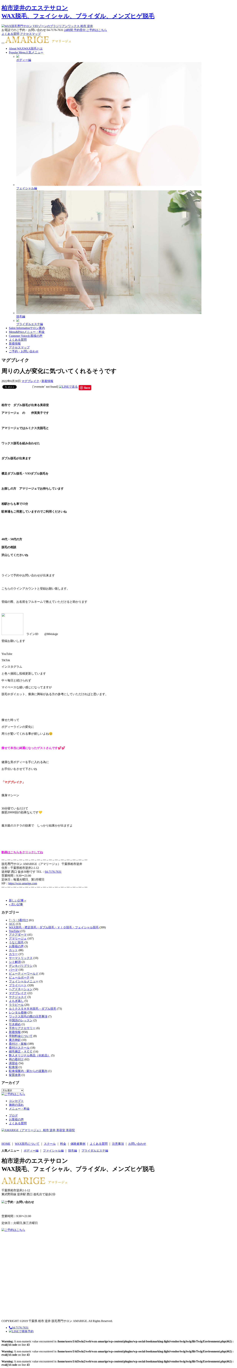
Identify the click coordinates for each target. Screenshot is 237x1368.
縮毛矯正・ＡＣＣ (21, 1051)
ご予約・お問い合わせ (24, 351)
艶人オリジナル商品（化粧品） (29, 1055)
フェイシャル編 (26, 188)
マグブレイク (30, 381)
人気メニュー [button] (26, 52)
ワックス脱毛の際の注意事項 (28, 1016)
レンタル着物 (18, 1012)
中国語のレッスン (21, 1020)
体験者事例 (78, 1143)
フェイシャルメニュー (24, 981)
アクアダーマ (18, 934)
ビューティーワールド (24, 973)
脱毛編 (20, 316)
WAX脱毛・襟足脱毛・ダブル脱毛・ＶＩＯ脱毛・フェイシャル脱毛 (54, 927)
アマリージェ (18, 938)
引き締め (15, 1024)
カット (13, 950)
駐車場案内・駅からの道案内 (28, 1071)
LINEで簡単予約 (23, 1331)
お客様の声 (25, 335)
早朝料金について (21, 1036)
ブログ (13, 1115)
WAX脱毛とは (26, 48)
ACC (12, 923)
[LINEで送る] (68, 386)
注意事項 (118, 1143)
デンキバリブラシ (21, 965)
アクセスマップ (30, 33)
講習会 (13, 1063)
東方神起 (15, 1039)
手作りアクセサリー (22, 1028)
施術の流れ (16, 1104)
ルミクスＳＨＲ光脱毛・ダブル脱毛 (32, 1008)
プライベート (18, 985)
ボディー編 (23, 60)
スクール (50, 1143)
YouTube (14, 931)
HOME (5, 1143)
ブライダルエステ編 (29, 324)
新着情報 (15, 343)
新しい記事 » (17, 900)
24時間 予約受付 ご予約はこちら (85, 30)
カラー (13, 954)
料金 (63, 1143)
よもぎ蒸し (16, 1000)
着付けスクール (19, 1047)
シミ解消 (15, 961)
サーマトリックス (21, 958)
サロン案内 (27, 328)
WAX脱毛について (27, 1143)
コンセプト (16, 1100)
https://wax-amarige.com (22, 883)
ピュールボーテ (19, 977)
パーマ (13, 969)
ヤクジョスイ (18, 997)
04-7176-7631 (53, 871)
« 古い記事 (16, 904)
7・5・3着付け (18, 920)
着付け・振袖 (18, 1043)
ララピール (16, 1004)
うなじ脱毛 (16, 942)
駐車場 (13, 1067)
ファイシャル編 (53, 1150)
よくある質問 (10, 33)
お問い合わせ (137, 1143)
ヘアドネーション (21, 989)
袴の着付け (16, 1059)
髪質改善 (15, 1074)
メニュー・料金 (27, 331)
